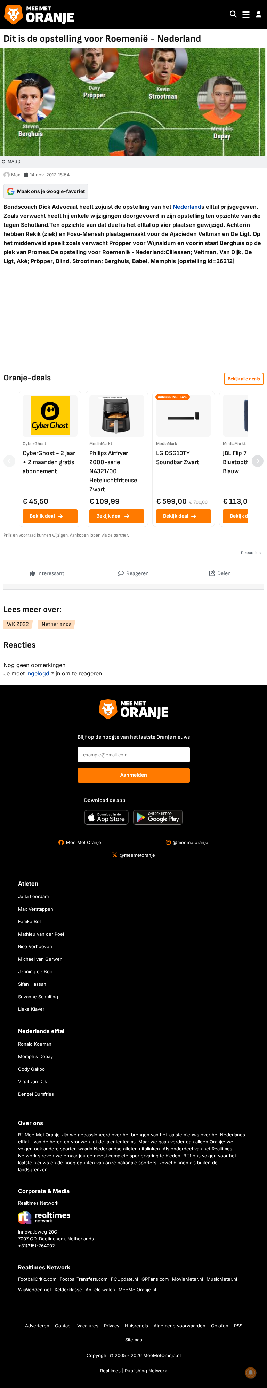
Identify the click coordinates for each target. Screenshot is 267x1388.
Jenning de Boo (35, 971)
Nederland (187, 206)
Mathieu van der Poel (41, 934)
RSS (238, 1325)
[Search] (233, 14)
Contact (63, 1325)
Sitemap (133, 1339)
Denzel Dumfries (36, 1094)
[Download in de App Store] (106, 817)
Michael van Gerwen (40, 959)
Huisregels (136, 1325)
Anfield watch (100, 1289)
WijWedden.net (34, 1289)
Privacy (111, 1325)
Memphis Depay (35, 1056)
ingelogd (37, 673)
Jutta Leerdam (33, 896)
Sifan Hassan (32, 984)
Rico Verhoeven (35, 946)
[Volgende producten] (258, 461)
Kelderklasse (68, 1289)
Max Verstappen (35, 909)
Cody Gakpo (31, 1069)
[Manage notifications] (250, 1372)
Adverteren (37, 1325)
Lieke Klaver (31, 1009)
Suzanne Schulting (38, 996)
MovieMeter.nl (187, 1279)
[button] (258, 14)
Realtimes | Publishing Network (133, 1370)
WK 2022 (18, 624)
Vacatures (87, 1325)
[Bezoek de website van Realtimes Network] (44, 1217)
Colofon (219, 1325)
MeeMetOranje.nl (137, 1289)
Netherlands (56, 624)
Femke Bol (29, 921)
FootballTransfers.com (83, 1279)
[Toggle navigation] (246, 15)
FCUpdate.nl (124, 1279)
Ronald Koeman (34, 1044)
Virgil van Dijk (32, 1081)
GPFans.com (155, 1279)
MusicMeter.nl (222, 1279)
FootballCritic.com (37, 1279)
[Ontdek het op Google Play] (158, 817)
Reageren (137, 573)
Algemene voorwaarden (179, 1325)
